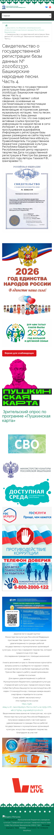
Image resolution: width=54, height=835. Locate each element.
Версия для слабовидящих (19, 353)
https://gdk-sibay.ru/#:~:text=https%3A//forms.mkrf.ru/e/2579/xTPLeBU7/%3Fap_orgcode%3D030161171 (27, 707)
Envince (23, 828)
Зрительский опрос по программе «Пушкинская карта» (26, 416)
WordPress (27, 831)
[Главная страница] (6, 25)
